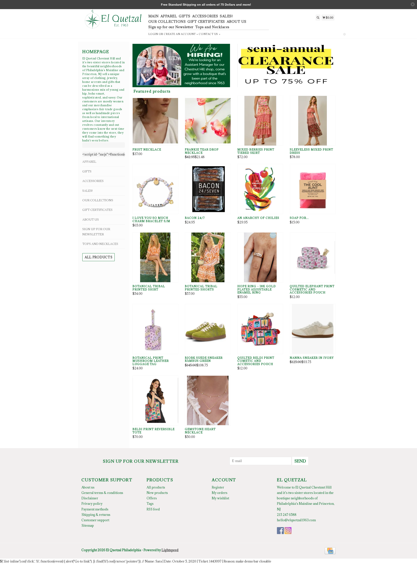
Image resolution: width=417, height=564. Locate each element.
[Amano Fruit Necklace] (155, 121)
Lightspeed (170, 550)
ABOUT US (237, 21)
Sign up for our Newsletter (171, 27)
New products (157, 493)
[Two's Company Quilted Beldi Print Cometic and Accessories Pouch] (260, 329)
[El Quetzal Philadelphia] (113, 21)
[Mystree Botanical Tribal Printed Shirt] (155, 257)
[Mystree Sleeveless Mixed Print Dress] (312, 121)
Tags (150, 504)
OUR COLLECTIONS (167, 21)
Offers (152, 498)
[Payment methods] (330, 550)
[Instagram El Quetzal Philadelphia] (288, 530)
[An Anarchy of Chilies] (260, 189)
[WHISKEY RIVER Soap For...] (312, 189)
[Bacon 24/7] (207, 189)
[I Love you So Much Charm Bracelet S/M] (155, 189)
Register (218, 487)
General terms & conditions (102, 493)
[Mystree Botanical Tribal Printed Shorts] (207, 257)
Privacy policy (92, 504)
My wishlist (220, 498)
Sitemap (87, 525)
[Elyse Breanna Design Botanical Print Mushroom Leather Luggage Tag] (155, 329)
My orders (219, 493)
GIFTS (184, 16)
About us (87, 487)
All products (98, 257)
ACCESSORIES (205, 16)
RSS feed (153, 509)
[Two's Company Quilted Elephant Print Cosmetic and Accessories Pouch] (312, 257)
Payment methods (94, 509)
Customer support (95, 520)
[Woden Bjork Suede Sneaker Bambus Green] (207, 329)
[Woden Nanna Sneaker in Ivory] (312, 329)
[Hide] (412, 4)
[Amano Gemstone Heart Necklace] (207, 400)
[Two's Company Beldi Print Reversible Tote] (155, 400)
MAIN (153, 16)
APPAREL (169, 16)
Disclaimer (89, 498)
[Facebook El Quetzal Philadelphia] (280, 530)
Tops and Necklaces (212, 27)
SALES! (226, 16)
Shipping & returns (95, 515)
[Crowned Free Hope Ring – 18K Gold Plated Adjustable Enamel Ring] (260, 257)
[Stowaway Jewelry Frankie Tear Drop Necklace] (207, 121)
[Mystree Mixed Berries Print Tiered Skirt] (260, 121)
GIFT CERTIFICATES (206, 21)
